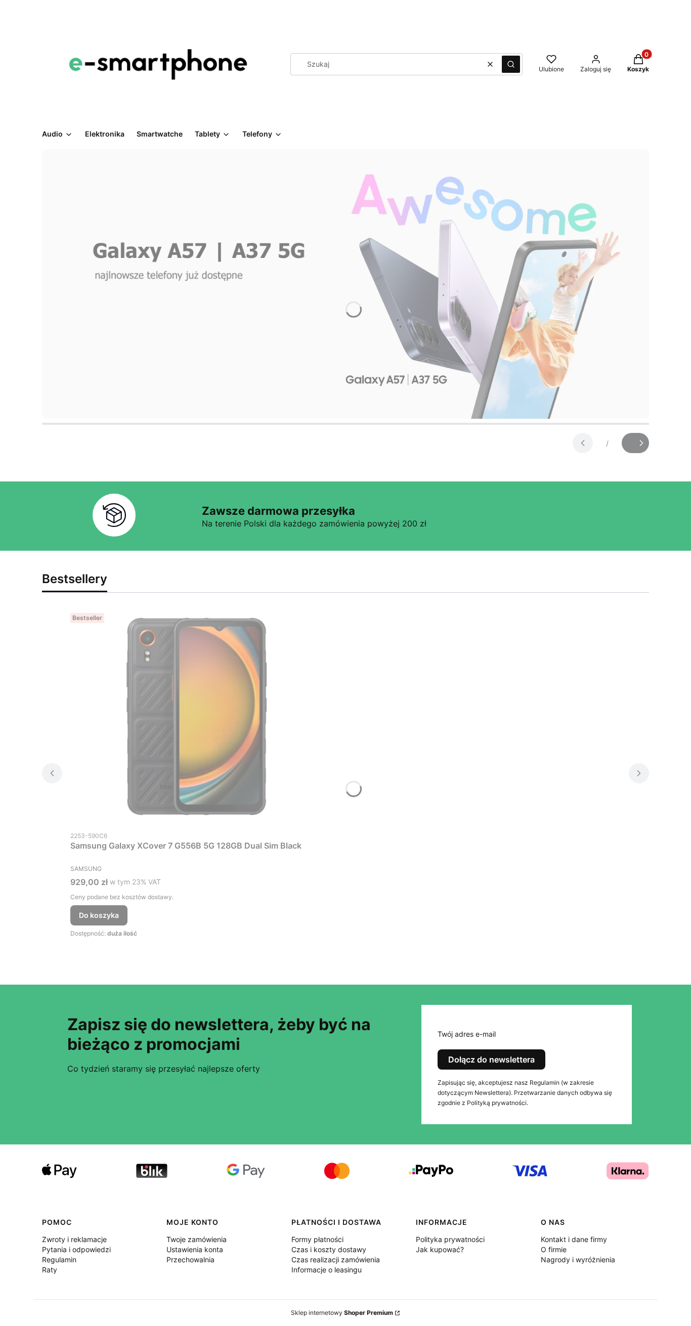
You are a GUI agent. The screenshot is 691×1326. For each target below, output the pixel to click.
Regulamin (59, 1259)
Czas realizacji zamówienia (335, 1259)
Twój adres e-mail (467, 1034)
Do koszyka (99, 915)
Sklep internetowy (342, 1312)
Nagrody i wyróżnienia (578, 1259)
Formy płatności (317, 1239)
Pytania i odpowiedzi (76, 1249)
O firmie (554, 1249)
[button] (511, 64)
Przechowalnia (190, 1259)
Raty (49, 1269)
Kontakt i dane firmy (574, 1239)
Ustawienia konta (194, 1249)
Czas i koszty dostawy (328, 1249)
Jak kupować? (440, 1249)
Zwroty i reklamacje (74, 1239)
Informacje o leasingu (326, 1269)
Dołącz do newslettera (491, 1059)
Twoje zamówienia (196, 1239)
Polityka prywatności (450, 1239)
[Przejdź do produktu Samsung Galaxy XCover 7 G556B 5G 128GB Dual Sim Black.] (196, 717)
